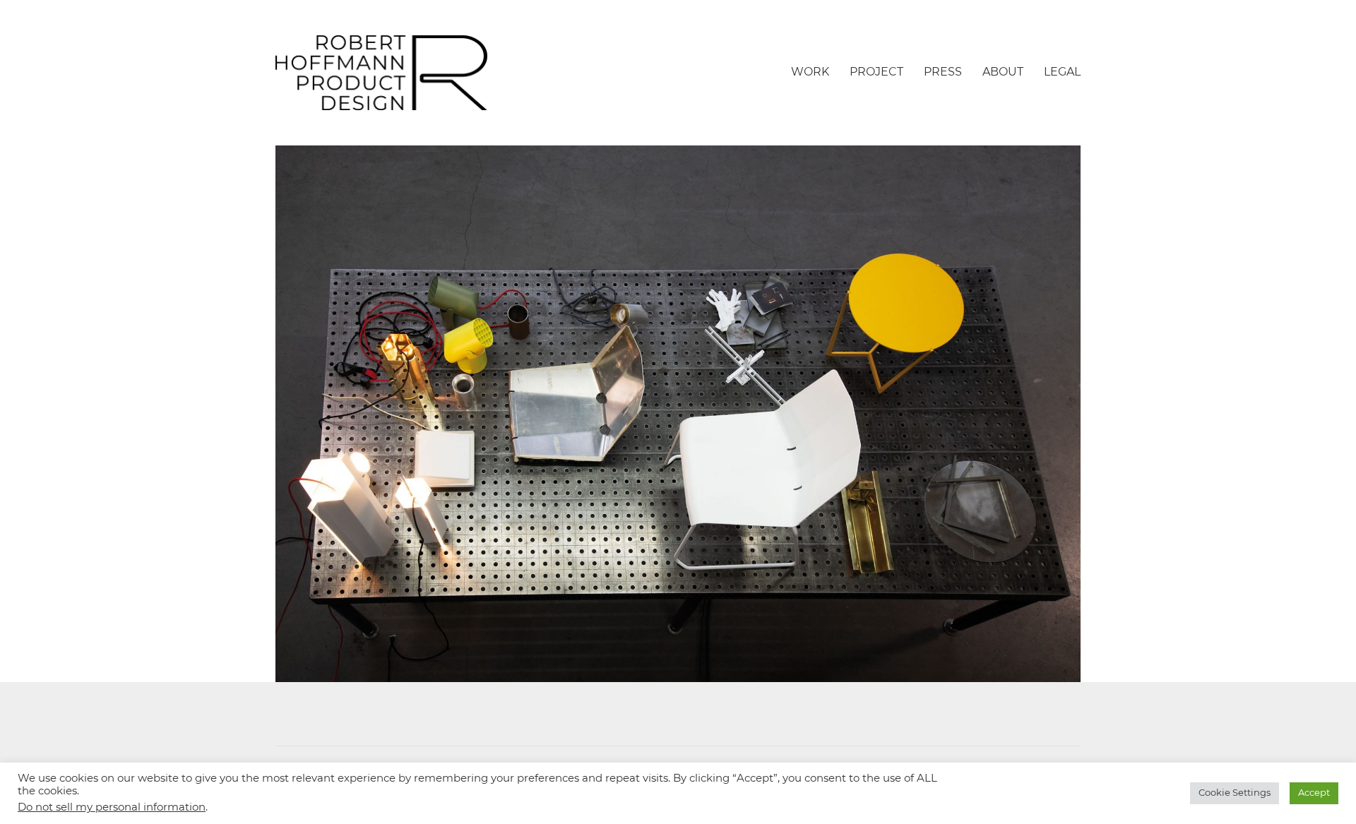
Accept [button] (1314, 793)
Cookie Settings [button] (1235, 793)
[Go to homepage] (381, 72)
